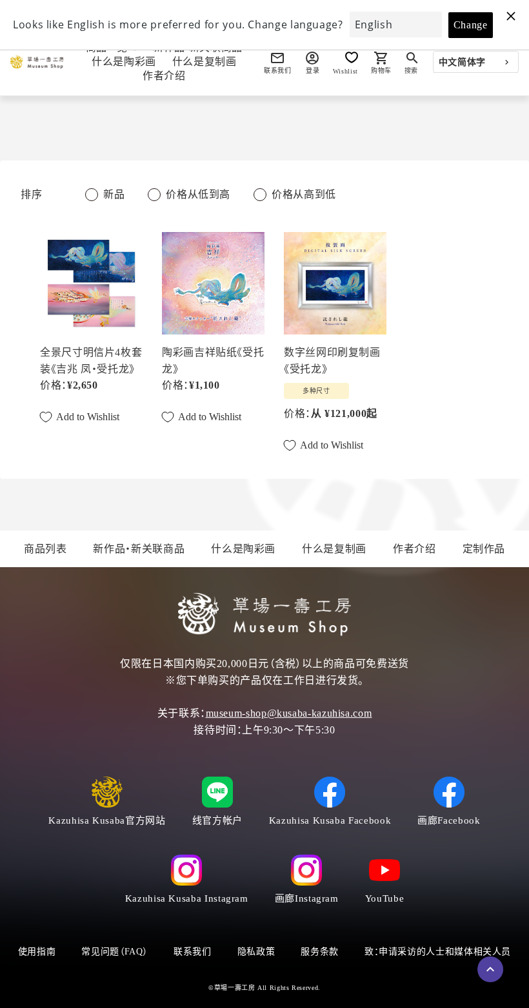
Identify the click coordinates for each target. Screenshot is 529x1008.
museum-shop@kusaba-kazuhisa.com (289, 713)
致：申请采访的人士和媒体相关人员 (437, 951)
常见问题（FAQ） (114, 951)
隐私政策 (256, 951)
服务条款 (320, 951)
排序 (31, 194)
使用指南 (37, 951)
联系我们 (193, 951)
